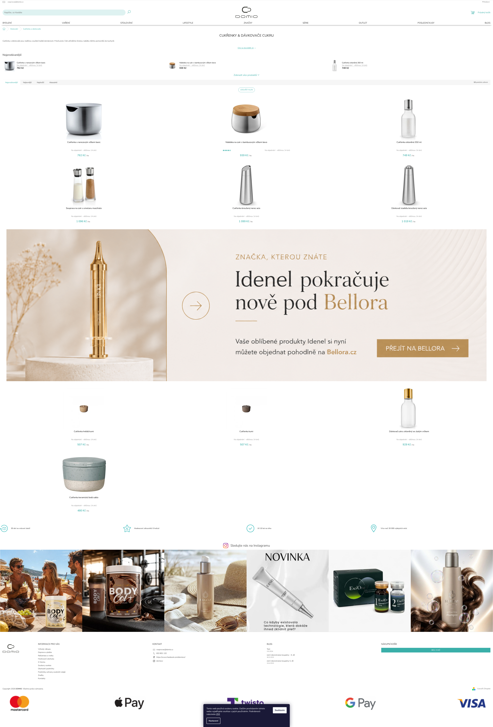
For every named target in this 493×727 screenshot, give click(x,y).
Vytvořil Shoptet (483, 689)
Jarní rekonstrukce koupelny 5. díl (280, 661)
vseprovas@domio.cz (164, 649)
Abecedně (53, 82)
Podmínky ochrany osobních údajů (51, 672)
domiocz (159, 661)
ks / (435, 650)
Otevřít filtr (246, 90)
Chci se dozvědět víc (246, 48)
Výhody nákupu (44, 649)
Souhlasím (280, 710)
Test (268, 649)
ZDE (218, 714)
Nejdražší (40, 82)
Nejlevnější (27, 82)
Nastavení (213, 720)
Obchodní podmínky (46, 668)
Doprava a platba (45, 652)
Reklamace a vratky (45, 655)
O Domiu (41, 662)
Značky (41, 675)
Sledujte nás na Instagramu (250, 545)
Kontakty (41, 678)
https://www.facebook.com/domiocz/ (170, 657)
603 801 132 (161, 653)
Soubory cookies (44, 665)
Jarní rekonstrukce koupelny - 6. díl (281, 655)
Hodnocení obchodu (46, 659)
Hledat (129, 12)
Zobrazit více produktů (245, 75)
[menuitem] (7, 23)
